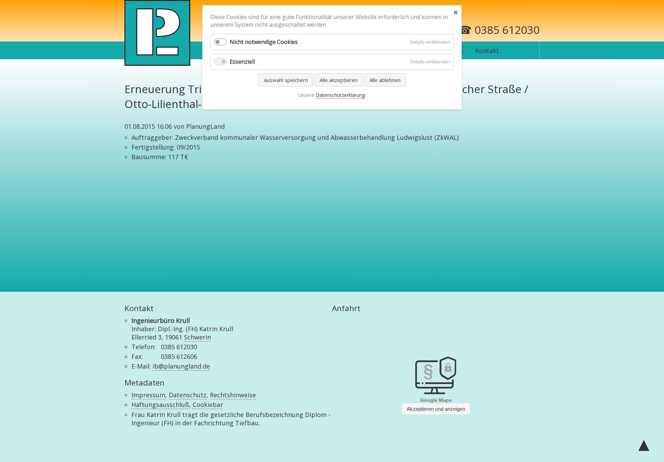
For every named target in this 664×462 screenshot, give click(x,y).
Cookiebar (208, 404)
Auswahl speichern (286, 79)
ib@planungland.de (181, 366)
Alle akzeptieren (339, 79)
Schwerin (197, 337)
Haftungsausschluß (160, 404)
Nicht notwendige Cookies (264, 42)
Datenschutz (187, 395)
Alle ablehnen (384, 79)
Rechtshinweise (233, 395)
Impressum (148, 395)
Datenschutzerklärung (340, 95)
